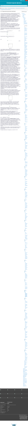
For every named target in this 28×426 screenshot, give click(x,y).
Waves (25, 18)
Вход (26, 0)
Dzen (7, 409)
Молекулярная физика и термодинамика (25, 45)
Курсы (23, 16)
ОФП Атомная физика (25, 20)
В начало (23, 13)
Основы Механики (25, 30)
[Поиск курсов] (27, 5)
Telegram (8, 407)
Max (7, 408)
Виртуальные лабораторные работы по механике (25, 39)
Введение (25, 28)
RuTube (8, 410)
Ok (7, 411)
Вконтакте (8, 406)
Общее (25, 27)
